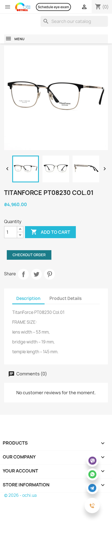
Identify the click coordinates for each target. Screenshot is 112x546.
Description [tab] (28, 298)
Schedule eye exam (53, 7)
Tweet (36, 274)
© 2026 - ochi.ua (20, 495)
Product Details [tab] (65, 298)
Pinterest (49, 274)
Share (23, 274)
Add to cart (50, 232)
